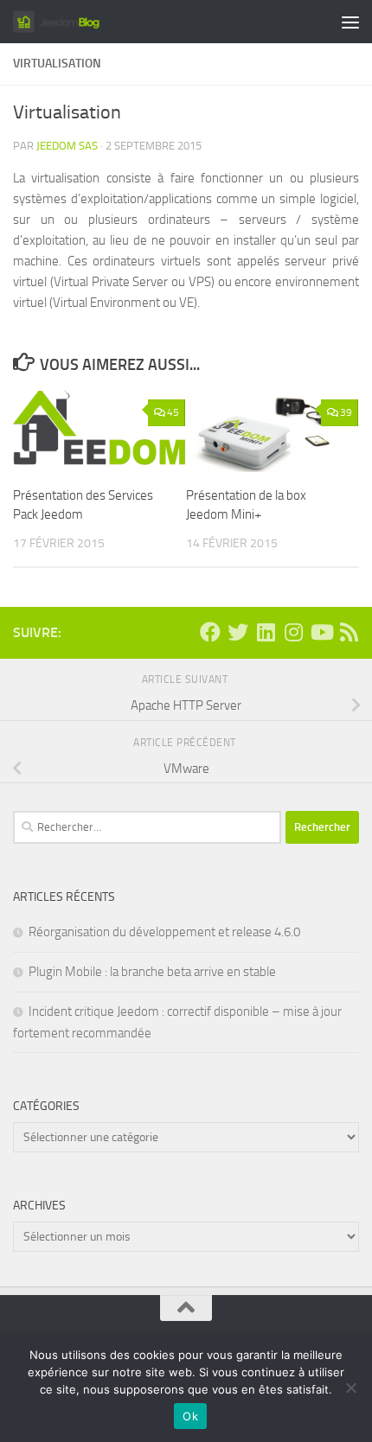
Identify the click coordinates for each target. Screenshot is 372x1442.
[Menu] (350, 21)
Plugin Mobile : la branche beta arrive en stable (152, 971)
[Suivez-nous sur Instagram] (293, 632)
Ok (190, 1416)
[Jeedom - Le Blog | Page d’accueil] (70, 21)
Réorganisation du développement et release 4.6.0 (164, 932)
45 (173, 412)
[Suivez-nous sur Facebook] (210, 632)
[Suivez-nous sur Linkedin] (265, 632)
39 (346, 412)
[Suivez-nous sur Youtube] (321, 632)
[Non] (350, 1387)
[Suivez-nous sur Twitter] (238, 632)
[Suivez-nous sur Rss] (348, 632)
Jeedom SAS (67, 145)
